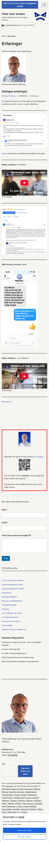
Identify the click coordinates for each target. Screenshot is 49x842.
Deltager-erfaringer (14, 91)
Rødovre (33, 809)
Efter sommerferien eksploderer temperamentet (20, 661)
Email (5, 523)
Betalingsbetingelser (9, 597)
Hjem (4, 36)
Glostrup (13, 801)
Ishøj (4, 806)
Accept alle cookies (24, 830)
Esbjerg (24, 812)
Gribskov (21, 801)
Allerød (14, 789)
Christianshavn (7, 795)
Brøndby (12, 792)
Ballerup (37, 789)
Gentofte (35, 798)
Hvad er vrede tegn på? (11, 649)
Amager (21, 789)
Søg (3, 764)
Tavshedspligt (7, 625)
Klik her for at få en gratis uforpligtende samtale (20, 4)
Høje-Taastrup (28, 803)
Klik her (5, 153)
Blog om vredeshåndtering (12, 601)
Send (6, 558)
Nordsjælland (7, 809)
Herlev (4, 803)
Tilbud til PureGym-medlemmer (14, 629)
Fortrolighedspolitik (9, 605)
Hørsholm (38, 803)
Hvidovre (18, 803)
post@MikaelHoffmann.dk (13, 25)
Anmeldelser (7, 593)
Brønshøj (20, 792)
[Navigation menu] (44, 5)
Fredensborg (32, 795)
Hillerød (11, 803)
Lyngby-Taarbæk (29, 806)
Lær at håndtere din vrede (12, 613)
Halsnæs (29, 801)
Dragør (17, 795)
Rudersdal (25, 809)
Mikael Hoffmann (10, 96)
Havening (5, 609)
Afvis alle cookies (24, 837)
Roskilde (16, 809)
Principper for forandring (11, 621)
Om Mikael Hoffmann (10, 617)
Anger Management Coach (12, 584)
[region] (24, 827)
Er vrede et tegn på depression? (14, 653)
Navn (5, 510)
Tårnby (40, 809)
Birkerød (5, 792)
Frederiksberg (7, 798)
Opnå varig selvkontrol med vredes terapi (18, 657)
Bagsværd (29, 789)
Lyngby (19, 806)
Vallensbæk (11, 812)
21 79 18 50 (30, 25)
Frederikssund (19, 798)
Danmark (9, 786)
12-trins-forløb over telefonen (13, 580)
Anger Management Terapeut (13, 589)
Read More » (7, 402)
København (11, 806)
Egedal (23, 795)
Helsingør (37, 801)
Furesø (28, 798)
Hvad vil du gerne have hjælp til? (16, 535)
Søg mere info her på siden (25, 771)
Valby (4, 812)
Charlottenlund (30, 792)
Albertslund (6, 789)
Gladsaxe (5, 801)
